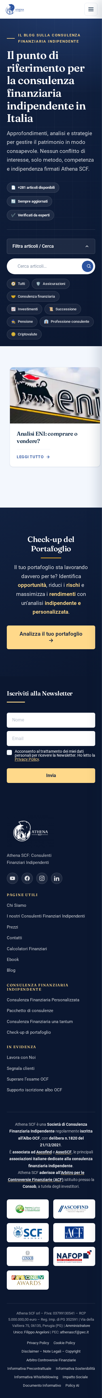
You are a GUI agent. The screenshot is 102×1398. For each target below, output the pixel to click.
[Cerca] (87, 266)
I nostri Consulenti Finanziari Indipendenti (46, 916)
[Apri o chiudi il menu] (90, 9)
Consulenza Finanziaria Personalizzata (43, 999)
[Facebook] (27, 878)
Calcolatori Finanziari (27, 948)
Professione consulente (66, 321)
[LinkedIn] (56, 878)
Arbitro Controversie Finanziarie (51, 1360)
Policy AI (72, 1385)
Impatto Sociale (75, 1377)
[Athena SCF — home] (15, 9)
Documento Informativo (42, 1385)
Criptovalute (24, 334)
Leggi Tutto (30, 457)
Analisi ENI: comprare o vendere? (47, 437)
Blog (11, 970)
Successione (62, 309)
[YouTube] (12, 878)
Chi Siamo (16, 905)
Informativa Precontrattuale (29, 1368)
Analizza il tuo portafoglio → (51, 637)
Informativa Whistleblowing (36, 1377)
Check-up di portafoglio (29, 1032)
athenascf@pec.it (74, 1332)
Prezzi (12, 927)
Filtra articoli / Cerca (33, 246)
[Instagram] (42, 878)
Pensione (22, 321)
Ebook (13, 959)
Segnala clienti (21, 1068)
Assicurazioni (50, 284)
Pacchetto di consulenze (30, 1010)
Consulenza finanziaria (33, 296)
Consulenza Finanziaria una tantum (40, 1021)
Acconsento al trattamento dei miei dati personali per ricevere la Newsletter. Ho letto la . (55, 755)
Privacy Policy (27, 759)
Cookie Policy (64, 1343)
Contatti (14, 937)
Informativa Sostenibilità (75, 1368)
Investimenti (24, 309)
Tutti (18, 284)
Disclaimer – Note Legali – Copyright (51, 1351)
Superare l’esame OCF (27, 1079)
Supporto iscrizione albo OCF (34, 1089)
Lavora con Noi (21, 1057)
